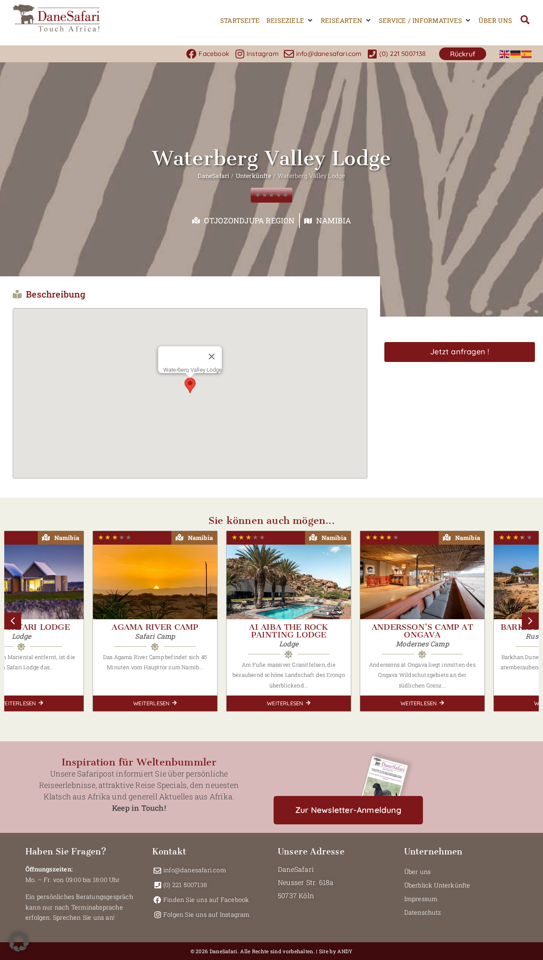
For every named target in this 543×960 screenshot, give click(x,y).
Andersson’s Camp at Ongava (338, 631)
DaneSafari (213, 176)
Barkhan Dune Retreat (472, 627)
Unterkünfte (253, 176)
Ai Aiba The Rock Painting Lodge (204, 631)
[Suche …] (525, 20)
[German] (515, 53)
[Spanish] (526, 53)
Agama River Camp (71, 627)
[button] (290, 20)
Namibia (333, 220)
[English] (504, 53)
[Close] (212, 356)
